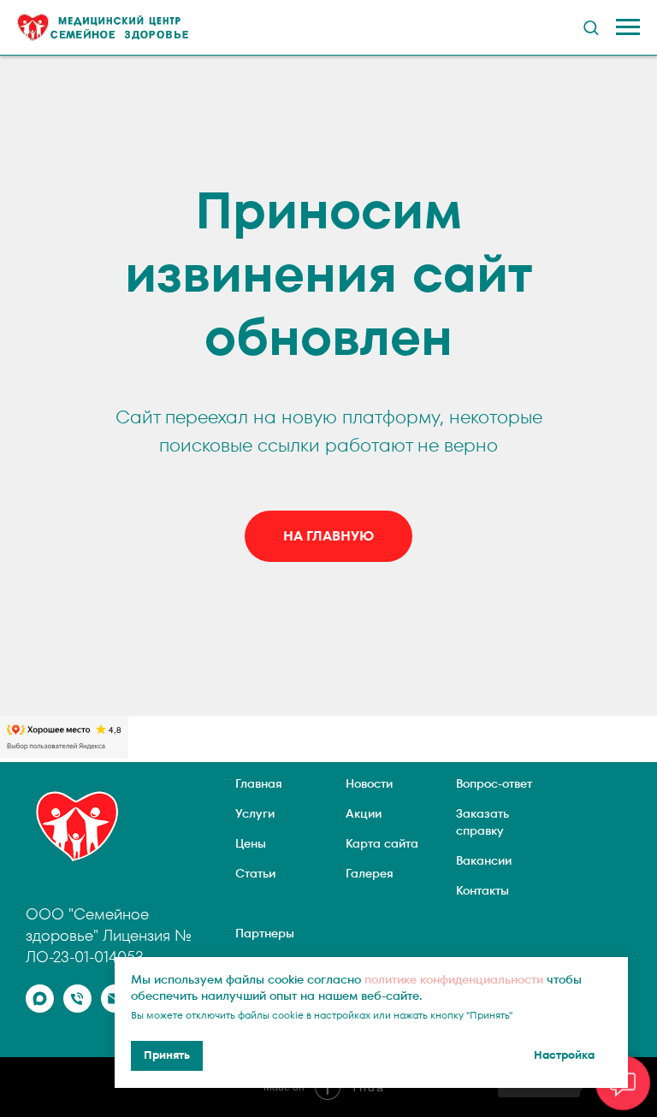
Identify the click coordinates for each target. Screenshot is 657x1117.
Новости (369, 783)
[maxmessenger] (40, 1008)
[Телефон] (77, 1008)
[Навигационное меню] (628, 27)
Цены (250, 843)
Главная (258, 783)
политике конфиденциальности (453, 979)
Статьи (255, 873)
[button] (591, 27)
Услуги (255, 813)
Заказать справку (482, 822)
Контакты (482, 890)
